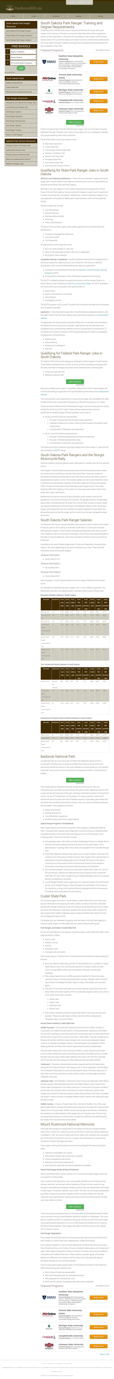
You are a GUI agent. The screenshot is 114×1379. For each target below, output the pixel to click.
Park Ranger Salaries (13, 125)
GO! (21, 68)
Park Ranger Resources (16, 98)
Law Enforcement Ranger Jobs (17, 107)
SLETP (57, 450)
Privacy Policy (59, 1363)
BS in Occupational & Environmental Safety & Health (71, 112)
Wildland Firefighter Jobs (15, 164)
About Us (72, 2)
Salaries (78, 16)
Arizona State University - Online (71, 76)
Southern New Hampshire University (71, 57)
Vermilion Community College (79, 283)
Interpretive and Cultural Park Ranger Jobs (21, 103)
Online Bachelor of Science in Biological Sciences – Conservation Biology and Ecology (70, 81)
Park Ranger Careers (13, 112)
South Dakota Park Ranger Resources (18, 25)
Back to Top (104, 1354)
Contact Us (81, 2)
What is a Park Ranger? (14, 135)
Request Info (99, 62)
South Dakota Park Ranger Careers (18, 31)
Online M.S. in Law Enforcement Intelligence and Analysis (70, 93)
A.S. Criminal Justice (77, 102)
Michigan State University (71, 90)
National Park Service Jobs (15, 150)
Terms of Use (68, 1363)
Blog (88, 2)
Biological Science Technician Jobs (18, 145)
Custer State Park (12, 87)
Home (13, 16)
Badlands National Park (14, 83)
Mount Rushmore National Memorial (19, 92)
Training (100, 16)
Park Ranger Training (13, 130)
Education (56, 16)
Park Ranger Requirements (15, 121)
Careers (34, 16)
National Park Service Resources (21, 141)
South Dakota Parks (15, 78)
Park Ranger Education (14, 116)
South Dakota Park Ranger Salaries (18, 40)
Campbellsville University (71, 100)
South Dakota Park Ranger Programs (19, 35)
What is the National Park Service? (18, 159)
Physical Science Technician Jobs (18, 155)
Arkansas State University (71, 109)
